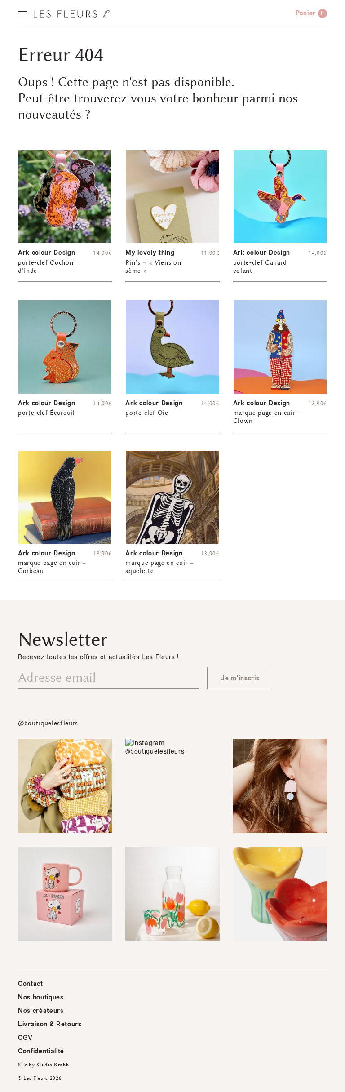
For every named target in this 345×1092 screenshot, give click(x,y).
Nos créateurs (41, 1011)
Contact (30, 984)
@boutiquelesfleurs (48, 723)
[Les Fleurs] (72, 14)
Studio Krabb (52, 1065)
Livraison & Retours (50, 1024)
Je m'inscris (240, 678)
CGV (25, 1038)
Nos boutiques (41, 997)
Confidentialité (41, 1051)
